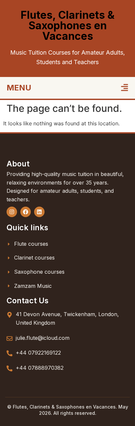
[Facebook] (25, 212)
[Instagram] (12, 212)
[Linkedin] (39, 212)
